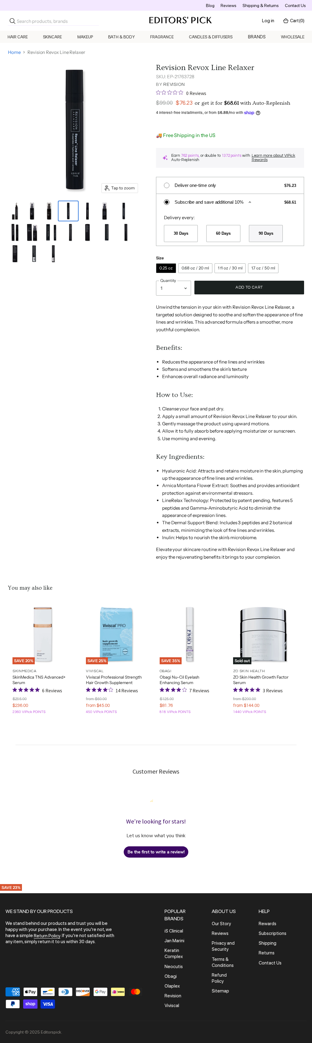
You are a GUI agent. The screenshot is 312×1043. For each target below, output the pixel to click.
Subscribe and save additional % (209, 202)
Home (14, 52)
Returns (267, 953)
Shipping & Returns (261, 5)
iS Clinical (174, 931)
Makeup (85, 36)
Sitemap (220, 991)
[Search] (12, 21)
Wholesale (292, 36)
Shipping (267, 943)
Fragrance (162, 36)
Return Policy (47, 936)
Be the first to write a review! (156, 852)
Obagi (171, 976)
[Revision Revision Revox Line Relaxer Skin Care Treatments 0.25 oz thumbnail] (68, 211)
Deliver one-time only (195, 185)
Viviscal (172, 1005)
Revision (174, 84)
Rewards (267, 923)
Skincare (52, 36)
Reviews (228, 5)
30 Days (181, 233)
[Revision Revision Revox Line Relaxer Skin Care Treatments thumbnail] (87, 211)
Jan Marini (174, 940)
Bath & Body (121, 36)
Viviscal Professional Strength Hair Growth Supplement (114, 680)
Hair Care (18, 36)
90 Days (266, 233)
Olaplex (172, 986)
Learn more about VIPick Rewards (273, 157)
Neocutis (174, 966)
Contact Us (295, 5)
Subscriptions (272, 933)
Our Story (221, 923)
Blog (210, 5)
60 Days (223, 233)
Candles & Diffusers (210, 36)
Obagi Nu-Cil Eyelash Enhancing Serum (179, 680)
